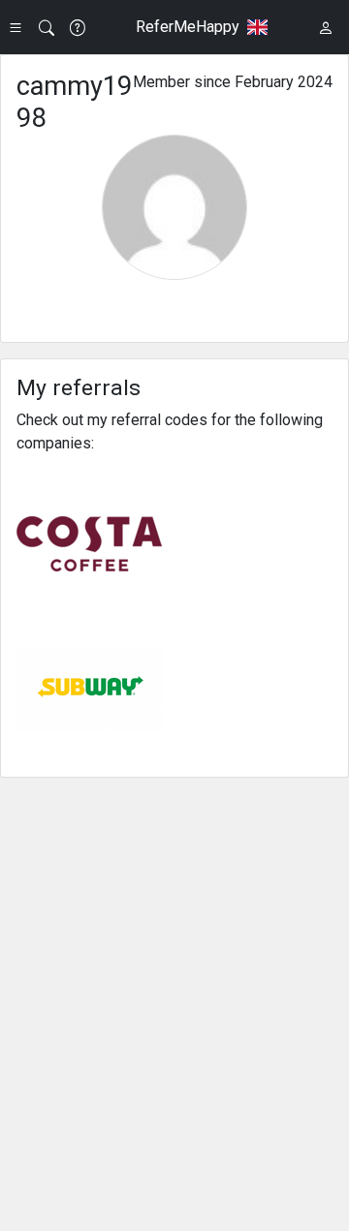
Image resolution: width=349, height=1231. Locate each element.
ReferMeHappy (187, 26)
